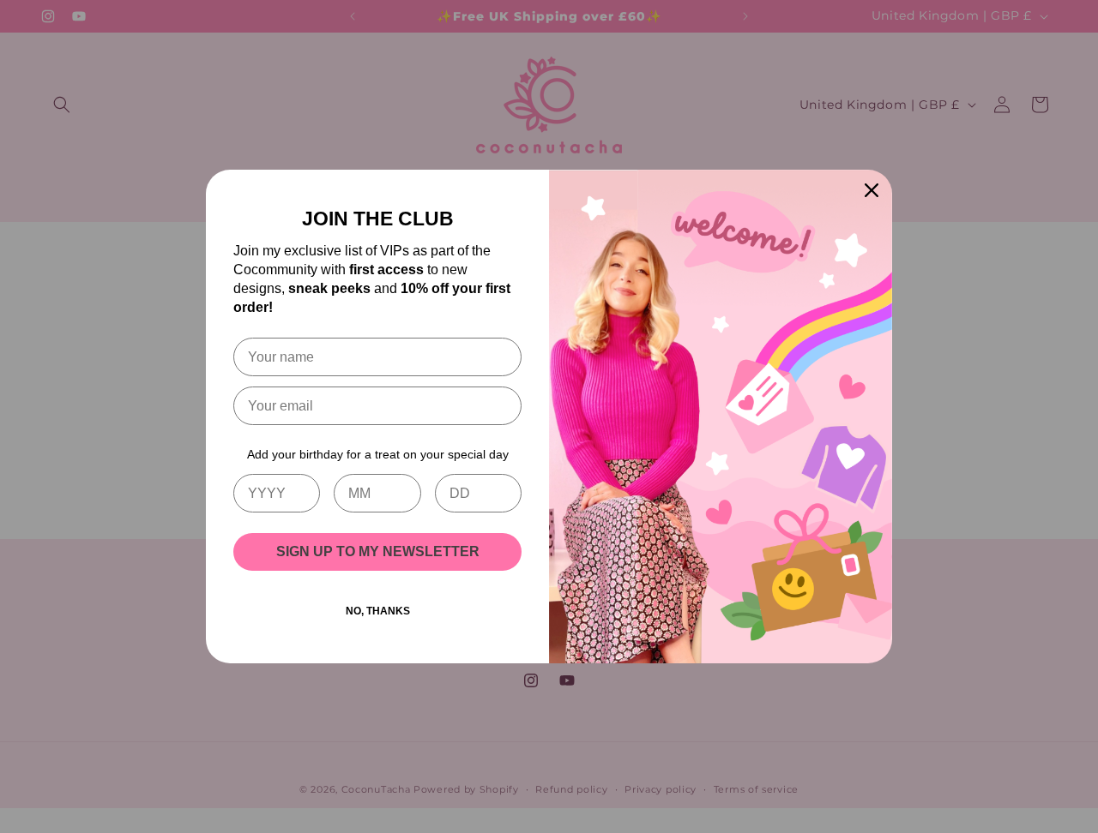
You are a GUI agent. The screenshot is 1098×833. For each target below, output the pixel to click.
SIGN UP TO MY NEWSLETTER (378, 551)
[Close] (871, 190)
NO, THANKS (378, 611)
